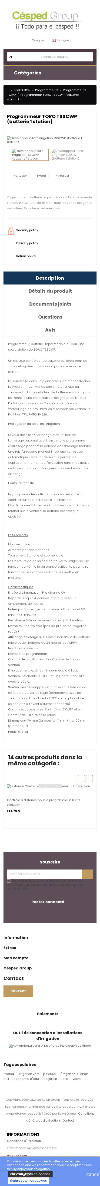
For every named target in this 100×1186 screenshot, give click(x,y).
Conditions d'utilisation (24, 1141)
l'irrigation (67, 1074)
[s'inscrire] (87, 874)
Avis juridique (17, 1155)
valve (77, 1079)
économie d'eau (26, 1079)
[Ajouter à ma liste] (42, 784)
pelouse (49, 1074)
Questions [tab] (50, 317)
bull (6, 1079)
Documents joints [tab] (50, 304)
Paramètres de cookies (30, 1174)
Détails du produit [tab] (50, 291)
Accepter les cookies (28, 1180)
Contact (68, 1120)
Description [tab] (50, 278)
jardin (84, 1074)
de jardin (50, 1079)
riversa (8, 1074)
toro (65, 1079)
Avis (50, 330)
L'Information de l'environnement (32, 1148)
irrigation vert (29, 1074)
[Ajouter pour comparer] (50, 784)
